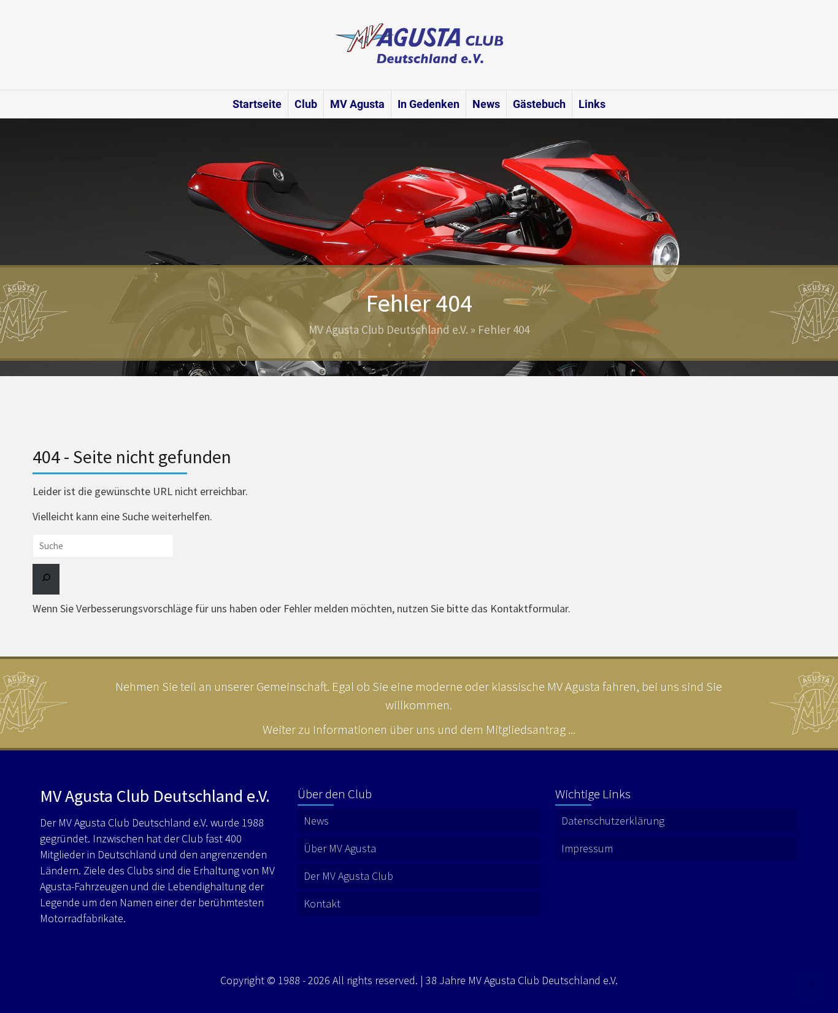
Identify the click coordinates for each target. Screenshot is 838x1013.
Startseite (257, 104)
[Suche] (46, 579)
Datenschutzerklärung (612, 821)
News (486, 104)
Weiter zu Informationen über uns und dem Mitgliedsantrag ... (419, 729)
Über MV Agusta (340, 848)
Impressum (587, 848)
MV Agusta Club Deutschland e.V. (388, 329)
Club (305, 104)
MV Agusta (357, 104)
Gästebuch (539, 104)
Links (592, 104)
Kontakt (322, 903)
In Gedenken (428, 104)
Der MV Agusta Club (348, 876)
